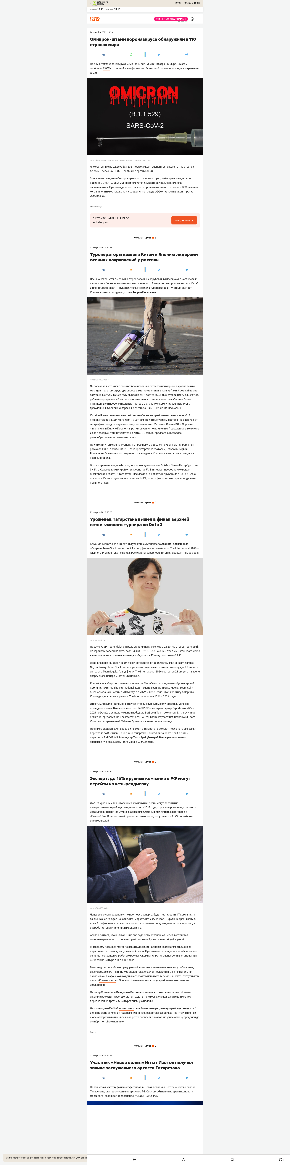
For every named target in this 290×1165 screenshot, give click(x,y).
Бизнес (93, 1032)
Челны (93, 9)
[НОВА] (170, 19)
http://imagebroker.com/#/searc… (121, 160)
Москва (109, 9)
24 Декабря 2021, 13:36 (101, 32)
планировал (126, 1008)
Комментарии (145, 237)
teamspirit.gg (100, 640)
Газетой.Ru (98, 816)
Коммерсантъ (107, 980)
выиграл (157, 708)
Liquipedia (192, 552)
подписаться (184, 220)
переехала (96, 733)
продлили (190, 1017)
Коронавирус (96, 207)
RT (117, 287)
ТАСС (106, 68)
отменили (118, 1017)
